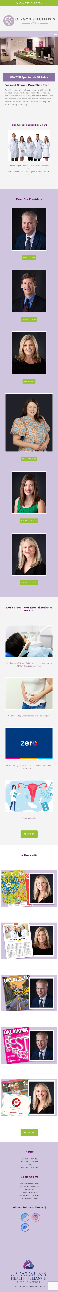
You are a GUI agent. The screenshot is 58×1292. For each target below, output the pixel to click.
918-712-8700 (33, 2)
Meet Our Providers (29, 52)
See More (29, 834)
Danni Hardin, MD (29, 459)
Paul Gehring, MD (29, 319)
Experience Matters (29, 47)
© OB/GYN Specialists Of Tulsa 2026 (29, 1286)
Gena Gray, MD (29, 381)
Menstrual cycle (29, 818)
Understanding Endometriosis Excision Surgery (29, 716)
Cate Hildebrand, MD (29, 521)
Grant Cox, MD (29, 257)
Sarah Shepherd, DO (29, 583)
